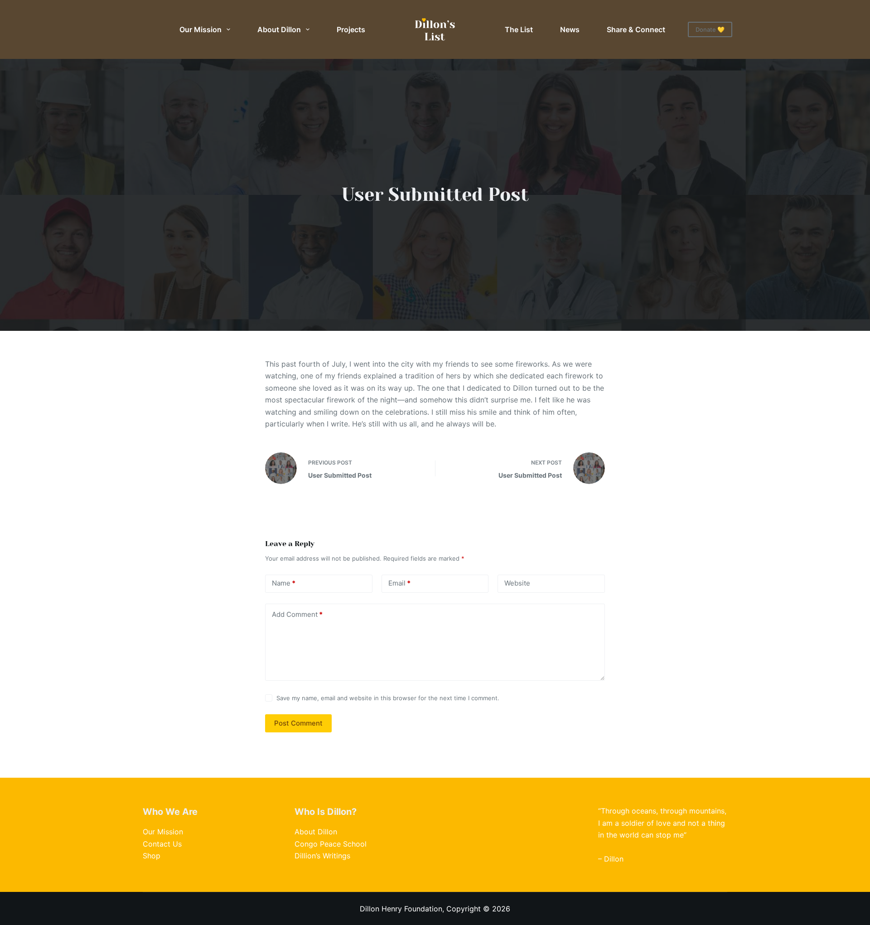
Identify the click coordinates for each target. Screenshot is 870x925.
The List (519, 29)
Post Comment (298, 723)
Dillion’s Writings (322, 855)
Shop (151, 855)
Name (283, 583)
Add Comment (297, 614)
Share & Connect (636, 29)
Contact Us (162, 843)
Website (517, 583)
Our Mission (200, 29)
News (570, 29)
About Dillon (279, 29)
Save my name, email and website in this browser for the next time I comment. (387, 698)
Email (399, 583)
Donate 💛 (710, 29)
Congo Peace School (331, 843)
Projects (351, 29)
